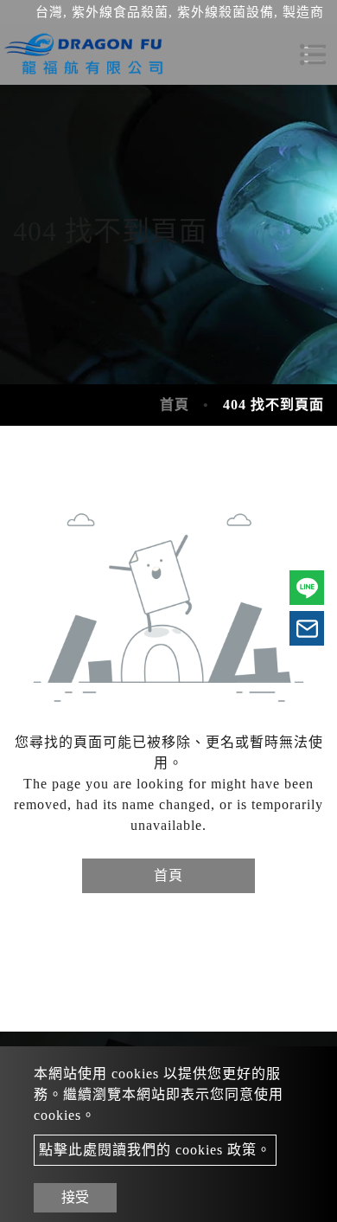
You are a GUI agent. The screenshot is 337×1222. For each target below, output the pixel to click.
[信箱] (306, 628)
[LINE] (306, 587)
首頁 (174, 404)
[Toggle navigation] (313, 54)
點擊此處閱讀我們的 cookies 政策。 (155, 1149)
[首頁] (86, 54)
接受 (75, 1197)
